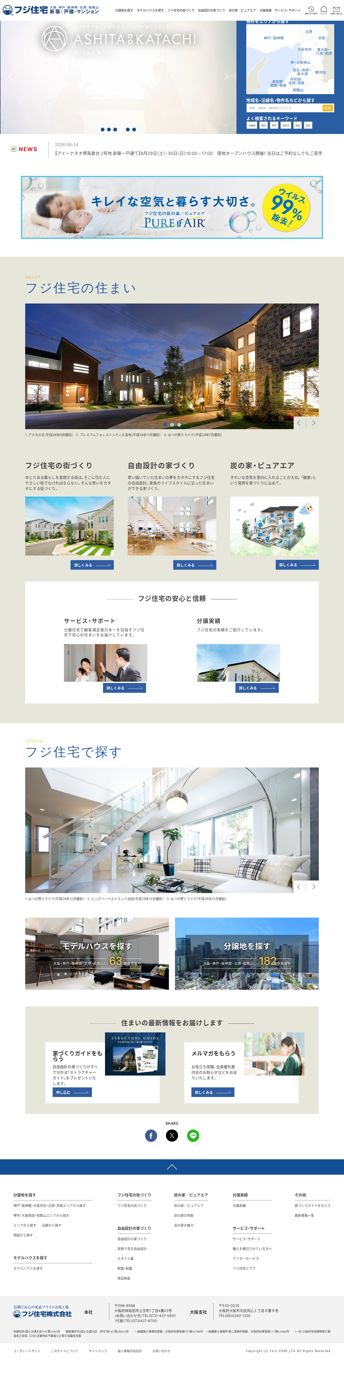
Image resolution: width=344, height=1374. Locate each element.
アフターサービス (246, 1258)
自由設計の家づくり (211, 10)
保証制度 (123, 1278)
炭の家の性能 (184, 1215)
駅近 (308, 125)
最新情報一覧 (304, 1215)
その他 (300, 1195)
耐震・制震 (124, 1268)
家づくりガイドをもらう (313, 1205)
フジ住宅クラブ (244, 1268)
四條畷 (252, 125)
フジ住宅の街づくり (181, 10)
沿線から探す (51, 1225)
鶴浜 (263, 125)
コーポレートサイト (27, 1351)
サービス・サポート (288, 10)
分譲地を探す (124, 10)
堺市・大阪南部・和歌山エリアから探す (41, 1215)
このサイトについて (64, 1351)
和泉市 (286, 125)
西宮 (297, 125)
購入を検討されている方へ (252, 1248)
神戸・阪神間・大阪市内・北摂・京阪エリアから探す (49, 1205)
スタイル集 (125, 1258)
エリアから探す (24, 1225)
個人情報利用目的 (130, 1351)
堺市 (274, 125)
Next (312, 423)
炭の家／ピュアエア (242, 10)
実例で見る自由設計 (132, 1248)
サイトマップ (98, 1351)
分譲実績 (265, 10)
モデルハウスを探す (150, 10)
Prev (300, 423)
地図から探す (23, 1234)
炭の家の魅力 (184, 1225)
